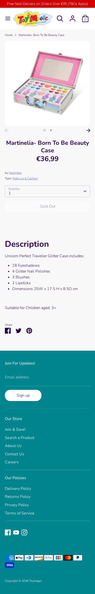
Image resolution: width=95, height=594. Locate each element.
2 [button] (51, 130)
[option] (47, 83)
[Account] (72, 16)
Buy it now (47, 221)
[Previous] (6, 130)
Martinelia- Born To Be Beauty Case (41, 35)
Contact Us (14, 454)
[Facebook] (8, 532)
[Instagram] (24, 532)
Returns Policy (17, 496)
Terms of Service (19, 513)
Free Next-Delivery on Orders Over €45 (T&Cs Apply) (47, 3)
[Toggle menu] (6, 18)
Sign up (23, 395)
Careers (12, 462)
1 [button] (44, 130)
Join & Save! (15, 429)
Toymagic (35, 581)
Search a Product (19, 437)
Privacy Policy (17, 505)
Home (9, 35)
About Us (13, 445)
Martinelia (15, 173)
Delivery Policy (18, 488)
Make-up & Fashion (25, 178)
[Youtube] (16, 532)
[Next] (88, 130)
